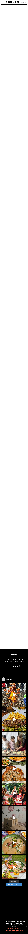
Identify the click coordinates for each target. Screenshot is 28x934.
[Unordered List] (12, 470)
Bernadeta (4, 591)
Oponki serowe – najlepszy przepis (10, 355)
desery (16, 296)
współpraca (22, 296)
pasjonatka (4, 542)
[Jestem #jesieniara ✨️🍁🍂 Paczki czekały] (14, 818)
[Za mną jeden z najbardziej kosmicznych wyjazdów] (14, 744)
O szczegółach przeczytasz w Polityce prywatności (14, 931)
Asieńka (3, 557)
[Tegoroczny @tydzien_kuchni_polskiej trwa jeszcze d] (14, 719)
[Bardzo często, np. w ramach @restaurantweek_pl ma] (14, 769)
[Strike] (8, 470)
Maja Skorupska (6, 524)
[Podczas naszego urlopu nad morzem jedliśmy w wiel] (14, 842)
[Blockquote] (14, 470)
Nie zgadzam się (17, 928)
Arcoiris (3, 575)
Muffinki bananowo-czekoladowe (9, 394)
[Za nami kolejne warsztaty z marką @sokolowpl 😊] (14, 793)
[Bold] (3, 470)
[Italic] (4, 470)
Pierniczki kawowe (5, 432)
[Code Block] (16, 470)
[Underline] (6, 470)
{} (19, 470)
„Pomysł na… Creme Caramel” (11, 172)
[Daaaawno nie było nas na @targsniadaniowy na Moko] (14, 867)
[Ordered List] (10, 470)
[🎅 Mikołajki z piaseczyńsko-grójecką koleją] (14, 695)
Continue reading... (5, 363)
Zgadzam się (10, 928)
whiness (3, 508)
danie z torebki (10, 296)
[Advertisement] (14, 84)
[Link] (18, 470)
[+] (21, 470)
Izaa (2, 491)
